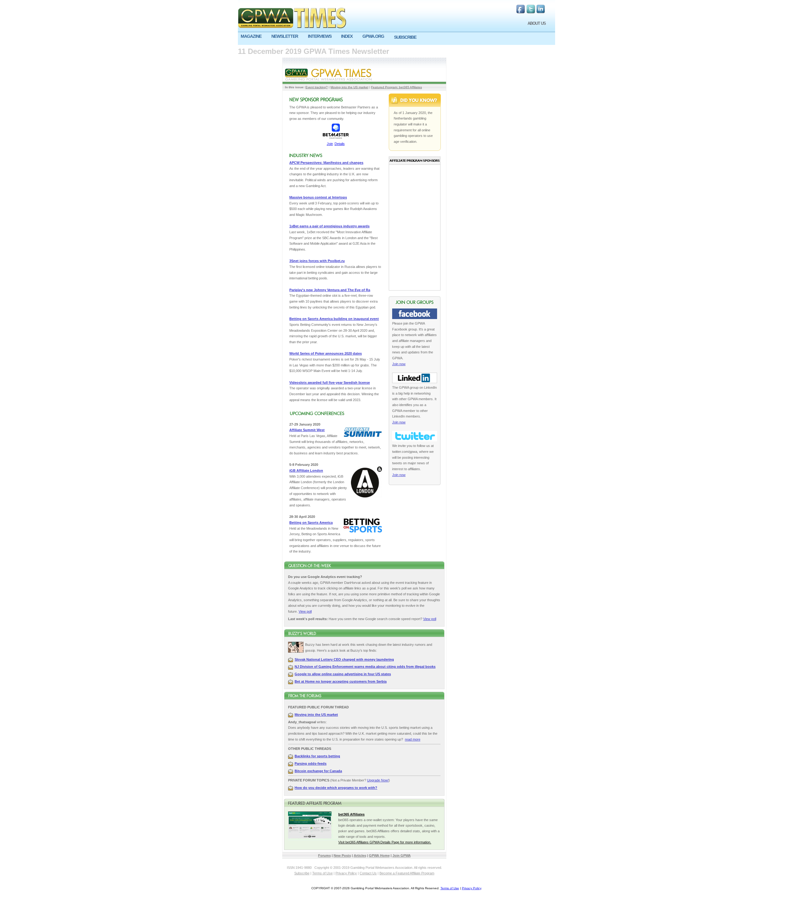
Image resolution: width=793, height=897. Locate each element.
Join (330, 144)
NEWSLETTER (284, 36)
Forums (324, 855)
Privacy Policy (346, 873)
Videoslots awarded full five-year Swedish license (329, 382)
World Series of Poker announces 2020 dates (325, 353)
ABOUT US (537, 23)
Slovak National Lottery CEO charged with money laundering (344, 659)
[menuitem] (253, 36)
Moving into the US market (349, 87)
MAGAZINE (251, 36)
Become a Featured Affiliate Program (406, 873)
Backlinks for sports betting (317, 756)
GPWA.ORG (373, 36)
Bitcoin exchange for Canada (318, 771)
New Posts (342, 855)
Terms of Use (322, 873)
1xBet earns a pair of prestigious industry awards (329, 226)
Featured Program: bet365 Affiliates (396, 87)
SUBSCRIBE (405, 37)
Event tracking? (316, 87)
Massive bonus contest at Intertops (318, 197)
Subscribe (301, 873)
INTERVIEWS (319, 36)
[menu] (396, 39)
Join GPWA (401, 855)
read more (412, 739)
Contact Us (368, 873)
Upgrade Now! (378, 780)
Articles (360, 855)
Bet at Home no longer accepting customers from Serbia (341, 681)
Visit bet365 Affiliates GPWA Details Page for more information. (384, 842)
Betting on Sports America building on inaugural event (334, 319)
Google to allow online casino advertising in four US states (343, 674)
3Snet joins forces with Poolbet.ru (317, 261)
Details (340, 144)
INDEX (347, 36)
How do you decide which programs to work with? (336, 788)
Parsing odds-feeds (310, 763)
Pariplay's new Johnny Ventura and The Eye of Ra (329, 290)
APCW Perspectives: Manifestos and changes (326, 162)
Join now (398, 364)
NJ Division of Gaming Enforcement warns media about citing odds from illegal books (365, 666)
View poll (305, 611)
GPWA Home (379, 855)
